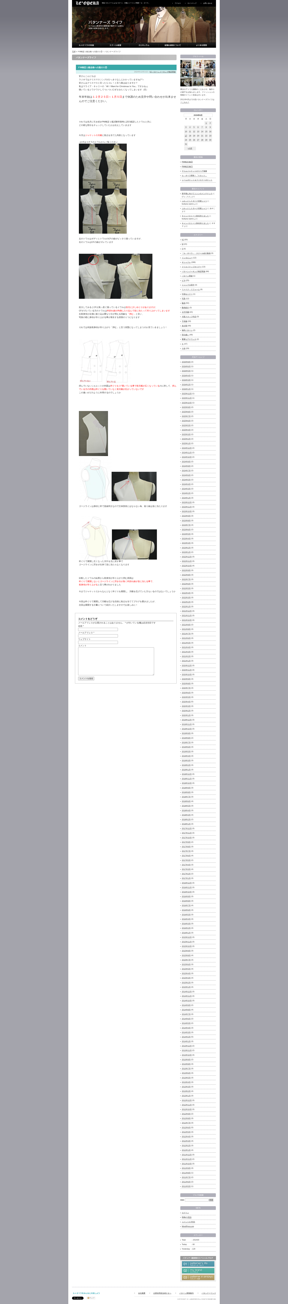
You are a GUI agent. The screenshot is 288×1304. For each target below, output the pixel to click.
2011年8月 (186, 1173)
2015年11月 (187, 942)
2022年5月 (186, 588)
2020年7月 (186, 688)
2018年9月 (186, 788)
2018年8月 (186, 792)
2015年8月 (186, 955)
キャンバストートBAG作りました (195, 216)
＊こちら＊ (184, 102)
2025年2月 (186, 439)
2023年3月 (186, 543)
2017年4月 (186, 865)
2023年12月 (187, 502)
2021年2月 (186, 656)
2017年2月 (186, 874)
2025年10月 (187, 403)
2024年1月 (186, 498)
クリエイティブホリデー (192, 267)
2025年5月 (186, 425)
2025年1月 (186, 443)
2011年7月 (186, 1177)
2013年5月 (186, 1078)
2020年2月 (186, 711)
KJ (151, 72)
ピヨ (183, 280)
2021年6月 (186, 638)
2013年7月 (186, 1069)
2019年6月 (186, 747)
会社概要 (141, 1293)
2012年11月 (187, 1105)
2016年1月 (186, 933)
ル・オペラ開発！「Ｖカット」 (194, 176)
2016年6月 (186, 910)
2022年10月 (187, 566)
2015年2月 (186, 983)
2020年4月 (186, 702)
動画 (183, 303)
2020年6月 (186, 693)
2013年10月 (187, 1055)
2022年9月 (186, 570)
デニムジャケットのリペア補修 (194, 171)
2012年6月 (186, 1127)
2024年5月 (186, 480)
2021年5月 (186, 643)
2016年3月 (186, 924)
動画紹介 (185, 308)
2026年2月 (186, 385)
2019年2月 (186, 765)
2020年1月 (186, 715)
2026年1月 (186, 389)
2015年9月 (186, 951)
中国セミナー (187, 294)
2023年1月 (186, 552)
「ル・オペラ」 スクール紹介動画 (196, 253)
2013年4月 (186, 1082)
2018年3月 (186, 815)
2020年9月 (186, 679)
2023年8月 (186, 520)
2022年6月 (186, 584)
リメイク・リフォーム (191, 289)
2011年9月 (186, 1168)
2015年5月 (186, 969)
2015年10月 (187, 946)
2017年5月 (186, 860)
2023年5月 (186, 534)
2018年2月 (186, 819)
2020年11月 (187, 670)
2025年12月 (187, 394)
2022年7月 (186, 579)
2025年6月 (186, 421)
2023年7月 (186, 525)
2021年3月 (186, 652)
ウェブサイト (84, 639)
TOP (74, 52)
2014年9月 (186, 1005)
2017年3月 (186, 869)
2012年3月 (186, 1141)
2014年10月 (187, 1001)
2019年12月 (187, 720)
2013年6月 (186, 1073)
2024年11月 (187, 453)
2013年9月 (186, 1060)
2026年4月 (186, 376)
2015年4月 (186, 973)
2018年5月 (186, 806)
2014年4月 (186, 1028)
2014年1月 (186, 1041)
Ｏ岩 (183, 348)
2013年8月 (186, 1064)
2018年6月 (186, 801)
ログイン (185, 1213)
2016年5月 (186, 915)
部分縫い (185, 335)
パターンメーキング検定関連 (164, 72)
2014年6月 (186, 1019)
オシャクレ (186, 262)
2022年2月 (186, 602)
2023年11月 (187, 507)
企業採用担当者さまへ (162, 1293)
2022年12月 (187, 557)
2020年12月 (187, 665)
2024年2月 (186, 493)
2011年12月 (187, 1155)
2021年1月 (186, 661)
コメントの (188, 1222)
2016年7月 (186, 905)
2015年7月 (186, 960)
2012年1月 (186, 1150)
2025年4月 (186, 430)
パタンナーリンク (209, 1293)
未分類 (184, 326)
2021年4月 (186, 647)
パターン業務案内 (186, 1293)
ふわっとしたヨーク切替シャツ (194, 201)
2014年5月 (186, 1023)
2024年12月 (187, 448)
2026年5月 (186, 371)
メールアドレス (85, 632)
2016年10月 (187, 892)
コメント (82, 645)
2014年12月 (187, 992)
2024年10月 (187, 457)
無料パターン (187, 330)
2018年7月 (186, 797)
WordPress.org (188, 1226)
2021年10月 (187, 620)
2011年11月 (187, 1159)
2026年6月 (186, 366)
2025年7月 (186, 416)
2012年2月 (186, 1145)
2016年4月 (186, 919)
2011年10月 (187, 1164)
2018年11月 (187, 779)
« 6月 (190, 148)
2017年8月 (186, 847)
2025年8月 (186, 412)
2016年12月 (187, 883)
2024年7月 (186, 471)
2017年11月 (187, 833)
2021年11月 (187, 615)
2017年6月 (186, 856)
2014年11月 (187, 996)
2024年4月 (186, 484)
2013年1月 (186, 1096)
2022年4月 (186, 593)
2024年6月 (186, 475)
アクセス (178, 3)
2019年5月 (186, 751)
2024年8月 (186, 466)
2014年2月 (186, 1037)
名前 (80, 626)
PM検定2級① (187, 167)
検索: (182, 1200)
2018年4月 (186, 810)
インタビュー (187, 258)
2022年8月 (186, 575)
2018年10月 (187, 783)
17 (186, 136)
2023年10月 (187, 511)
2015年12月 (187, 937)
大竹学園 (185, 312)
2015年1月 (186, 987)
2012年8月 (186, 1118)
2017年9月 (186, 842)
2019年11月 (187, 724)
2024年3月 (186, 489)
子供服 (184, 321)
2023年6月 (186, 530)
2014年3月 (186, 1032)
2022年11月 (187, 561)
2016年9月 (186, 896)
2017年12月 (187, 828)
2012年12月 (187, 1100)
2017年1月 (186, 878)
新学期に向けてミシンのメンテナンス (197, 194)
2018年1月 (186, 824)
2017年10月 (187, 838)
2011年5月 (186, 1186)
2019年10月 (187, 729)
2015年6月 (186, 964)
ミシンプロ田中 (188, 285)
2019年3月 (186, 760)
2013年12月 (187, 1046)
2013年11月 (187, 1050)
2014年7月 (186, 1014)
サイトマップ (192, 3)
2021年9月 (186, 625)
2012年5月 (186, 1132)
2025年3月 (186, 434)
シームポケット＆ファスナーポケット (197, 180)
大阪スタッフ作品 (189, 317)
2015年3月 (186, 978)
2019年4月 (186, 756)
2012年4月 (186, 1136)
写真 (183, 299)
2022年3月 (186, 597)
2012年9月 (186, 1114)
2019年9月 (186, 733)
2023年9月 (186, 516)
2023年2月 (186, 548)
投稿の (186, 1217)
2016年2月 (186, 928)
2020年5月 (186, 697)
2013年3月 (186, 1087)
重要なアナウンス (189, 339)
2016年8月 (186, 901)
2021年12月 (187, 611)
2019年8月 (186, 738)
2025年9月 (186, 407)
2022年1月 (186, 606)
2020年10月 (187, 674)
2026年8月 (186, 362)
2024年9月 (186, 462)
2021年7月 (186, 634)
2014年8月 (186, 1010)
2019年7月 (186, 742)
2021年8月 (186, 629)
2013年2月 (186, 1091)
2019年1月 (186, 770)
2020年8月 (186, 683)
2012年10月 (187, 1109)
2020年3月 (186, 706)
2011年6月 (186, 1182)
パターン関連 (187, 276)
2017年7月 (186, 851)
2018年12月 (187, 774)
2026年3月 (186, 380)
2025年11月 (187, 398)
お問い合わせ (207, 3)
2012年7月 (186, 1123)
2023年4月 (186, 539)
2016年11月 (187, 887)
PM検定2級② (187, 162)
